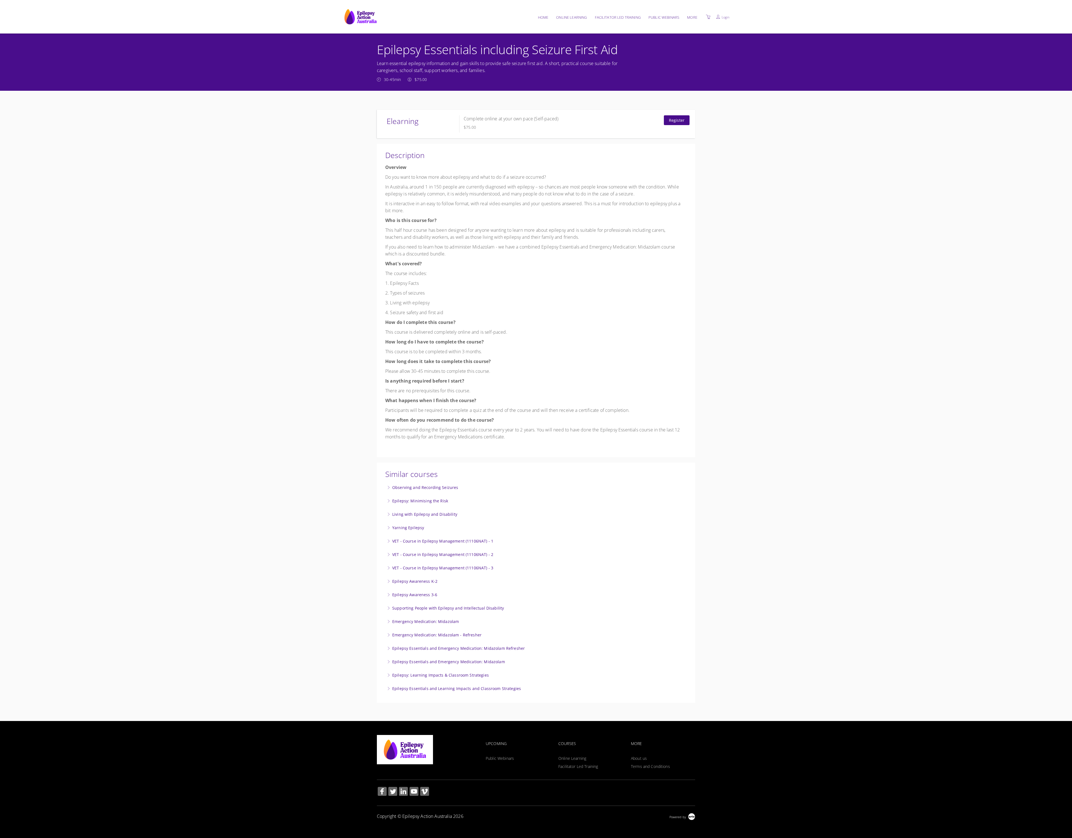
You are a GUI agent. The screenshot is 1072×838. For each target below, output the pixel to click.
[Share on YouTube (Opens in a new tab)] (414, 792)
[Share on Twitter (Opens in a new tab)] (392, 792)
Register (677, 120)
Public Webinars (664, 17)
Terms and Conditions (650, 766)
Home (543, 17)
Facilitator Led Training (618, 17)
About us (639, 758)
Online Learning (571, 17)
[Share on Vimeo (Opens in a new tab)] (424, 792)
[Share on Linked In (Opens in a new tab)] (403, 792)
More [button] (692, 17)
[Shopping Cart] (708, 17)
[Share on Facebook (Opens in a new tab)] (382, 792)
